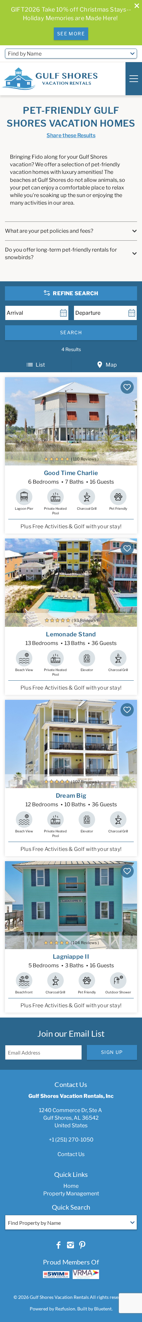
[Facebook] (58, 1245)
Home (71, 1186)
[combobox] (71, 54)
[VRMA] (86, 1274)
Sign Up (112, 1052)
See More (71, 33)
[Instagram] (70, 1245)
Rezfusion (65, 1308)
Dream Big (71, 795)
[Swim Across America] (56, 1274)
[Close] (134, 6)
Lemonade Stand (71, 634)
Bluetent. (103, 1308)
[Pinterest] (82, 1245)
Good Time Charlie (71, 472)
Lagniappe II (71, 956)
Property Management (71, 1193)
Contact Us (71, 1154)
